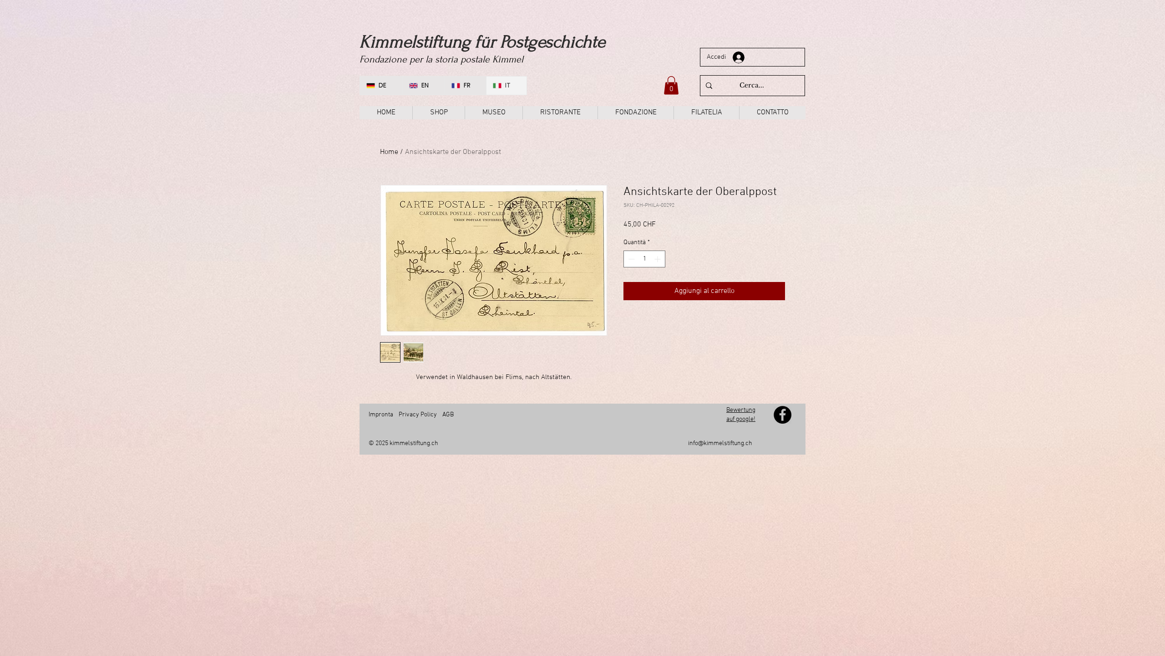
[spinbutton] (644, 259)
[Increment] (658, 259)
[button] (671, 85)
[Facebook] (782, 415)
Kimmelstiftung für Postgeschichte (482, 42)
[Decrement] (630, 259)
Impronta (381, 415)
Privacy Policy (418, 415)
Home (389, 152)
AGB (447, 415)
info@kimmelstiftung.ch (720, 443)
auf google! (740, 419)
